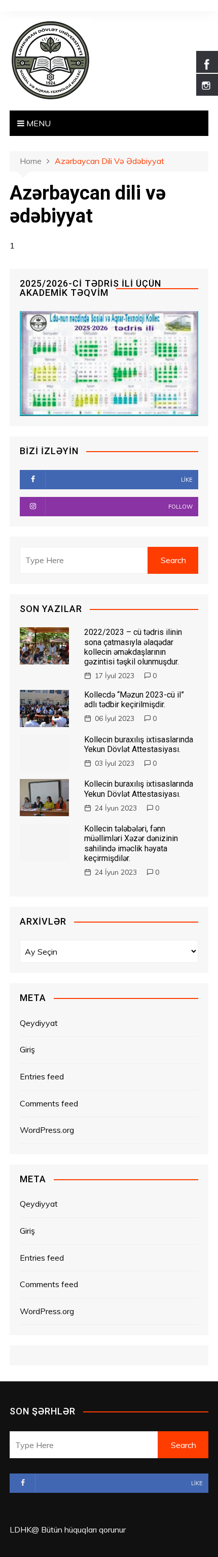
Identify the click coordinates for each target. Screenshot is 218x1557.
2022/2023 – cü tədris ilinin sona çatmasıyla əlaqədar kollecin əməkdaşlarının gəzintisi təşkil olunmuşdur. (133, 646)
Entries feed (42, 1076)
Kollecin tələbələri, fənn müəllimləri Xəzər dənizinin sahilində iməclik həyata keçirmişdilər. (131, 843)
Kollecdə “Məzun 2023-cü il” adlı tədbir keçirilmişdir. (134, 699)
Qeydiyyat (39, 1023)
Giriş (27, 1049)
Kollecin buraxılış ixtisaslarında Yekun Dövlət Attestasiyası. (138, 744)
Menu (37, 123)
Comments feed (49, 1103)
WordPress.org (47, 1130)
